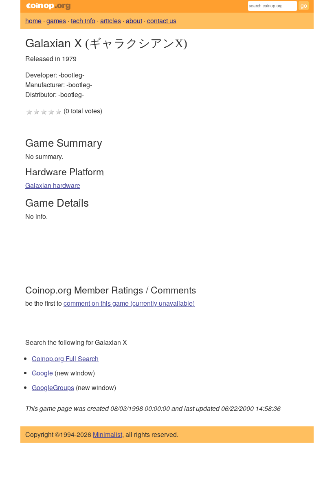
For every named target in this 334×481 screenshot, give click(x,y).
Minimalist (107, 434)
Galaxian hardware (52, 185)
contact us (161, 20)
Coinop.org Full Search (65, 358)
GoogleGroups (53, 387)
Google (42, 372)
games (56, 20)
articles (110, 20)
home (33, 20)
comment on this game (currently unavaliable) (129, 303)
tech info (83, 20)
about (134, 20)
